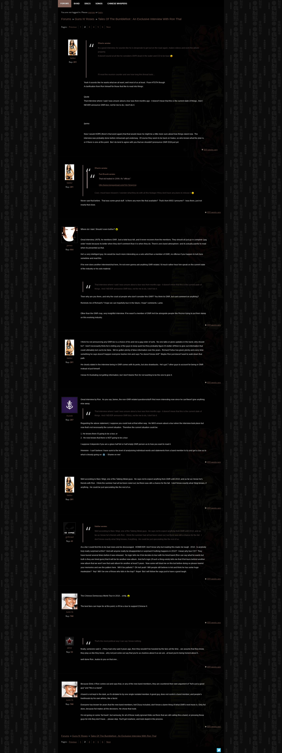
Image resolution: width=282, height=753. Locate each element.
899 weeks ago (211, 149)
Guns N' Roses (84, 19)
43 (72, 541)
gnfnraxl (70, 537)
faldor (73, 58)
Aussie (69, 415)
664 (71, 249)
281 (75, 62)
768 (71, 616)
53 (72, 652)
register (91, 12)
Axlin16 (69, 612)
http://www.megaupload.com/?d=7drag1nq (117, 185)
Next (108, 27)
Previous (73, 27)
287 (71, 420)
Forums (66, 19)
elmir (69, 648)
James (69, 245)
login (100, 12)
